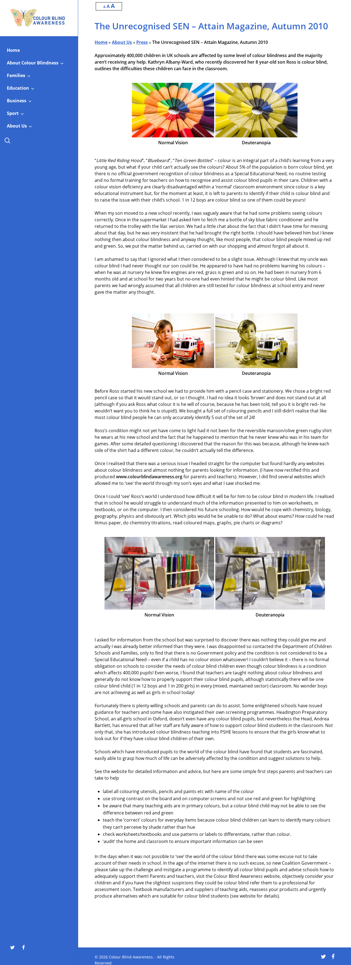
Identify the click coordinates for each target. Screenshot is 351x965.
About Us (122, 42)
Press (142, 42)
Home (101, 42)
